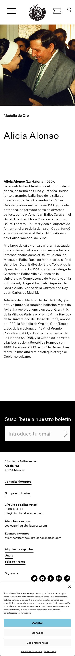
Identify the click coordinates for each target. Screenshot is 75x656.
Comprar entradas (57, 11)
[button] (69, 586)
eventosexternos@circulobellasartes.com (33, 538)
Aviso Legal (50, 651)
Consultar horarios (18, 481)
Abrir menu (11, 11)
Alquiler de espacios (19, 549)
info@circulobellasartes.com (24, 513)
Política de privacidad (31, 651)
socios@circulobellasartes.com (26, 525)
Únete (9, 555)
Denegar (37, 633)
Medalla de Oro (16, 115)
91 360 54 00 (14, 509)
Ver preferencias (37, 642)
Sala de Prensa (15, 561)
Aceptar (37, 623)
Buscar (69, 11)
